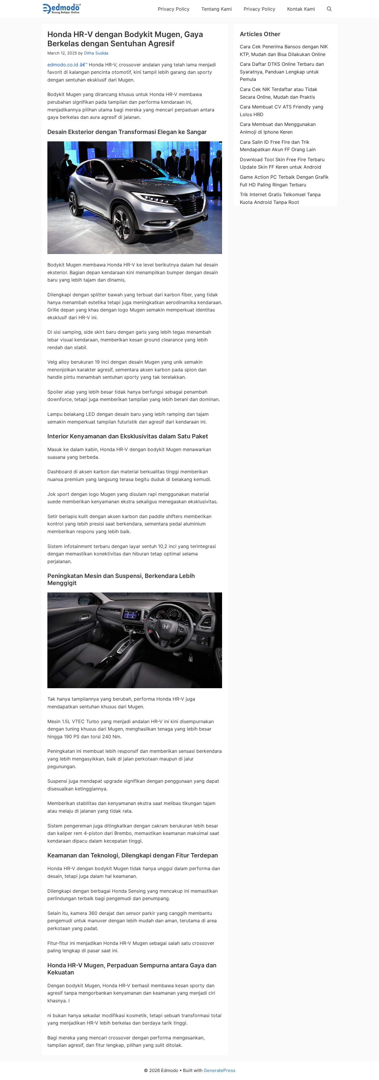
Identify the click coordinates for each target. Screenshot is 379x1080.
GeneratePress (219, 1070)
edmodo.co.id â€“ (67, 65)
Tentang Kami (216, 9)
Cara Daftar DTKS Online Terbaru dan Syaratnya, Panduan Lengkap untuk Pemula (282, 71)
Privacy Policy (174, 9)
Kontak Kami (301, 9)
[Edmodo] (61, 9)
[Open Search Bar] (329, 9)
